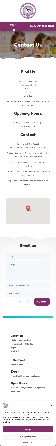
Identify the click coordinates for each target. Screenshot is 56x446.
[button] (51, 405)
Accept (28, 429)
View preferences (28, 436)
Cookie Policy (28, 442)
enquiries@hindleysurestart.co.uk (25, 376)
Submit (42, 301)
